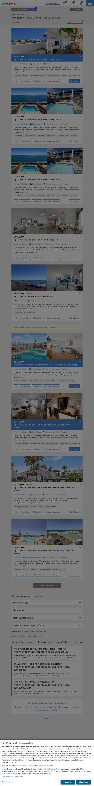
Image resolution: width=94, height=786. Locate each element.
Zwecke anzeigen (8, 782)
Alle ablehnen (67, 782)
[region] (47, 762)
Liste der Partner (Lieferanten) (12, 776)
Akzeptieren (83, 782)
